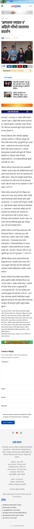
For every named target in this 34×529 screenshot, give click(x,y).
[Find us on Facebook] (13, 432)
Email (3, 397)
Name (3, 389)
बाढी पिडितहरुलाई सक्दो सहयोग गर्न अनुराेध (12, 505)
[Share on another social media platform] (30, 66)
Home (2, 18)
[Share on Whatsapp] (14, 66)
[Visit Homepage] (15, 6)
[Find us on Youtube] (17, 432)
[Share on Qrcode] (19, 66)
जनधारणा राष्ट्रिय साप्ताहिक (19, 526)
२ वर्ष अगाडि (15, 38)
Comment (5, 362)
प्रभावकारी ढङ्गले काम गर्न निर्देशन (9, 508)
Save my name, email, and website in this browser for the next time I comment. (17, 415)
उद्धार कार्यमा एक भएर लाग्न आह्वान (10, 518)
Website (4, 406)
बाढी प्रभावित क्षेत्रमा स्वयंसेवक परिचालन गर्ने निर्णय (13, 515)
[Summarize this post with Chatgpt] (25, 66)
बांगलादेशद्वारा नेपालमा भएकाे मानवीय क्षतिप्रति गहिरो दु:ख (15, 513)
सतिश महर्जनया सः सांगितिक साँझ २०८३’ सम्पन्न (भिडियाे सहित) (20, 94)
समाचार (6, 18)
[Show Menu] (2, 6)
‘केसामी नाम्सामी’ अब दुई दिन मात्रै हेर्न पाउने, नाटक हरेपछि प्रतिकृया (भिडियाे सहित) (21, 85)
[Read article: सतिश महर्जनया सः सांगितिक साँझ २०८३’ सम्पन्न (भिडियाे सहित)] (8, 94)
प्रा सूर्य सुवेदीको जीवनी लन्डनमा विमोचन (11, 510)
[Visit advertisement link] (17, 1)
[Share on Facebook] (9, 66)
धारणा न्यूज (7, 38)
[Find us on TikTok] (21, 433)
